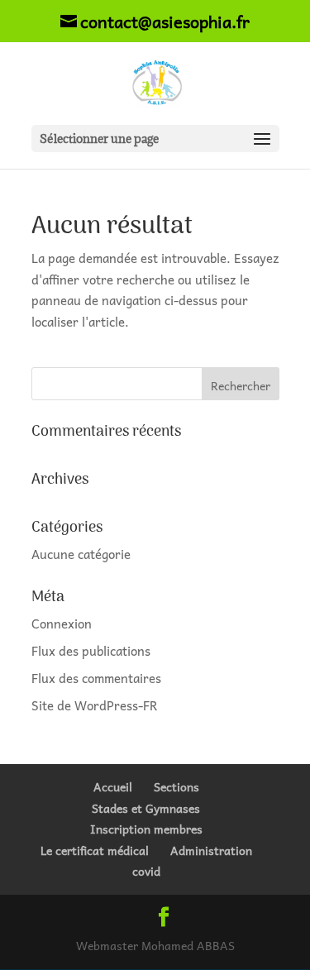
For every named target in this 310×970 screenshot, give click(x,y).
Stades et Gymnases (146, 808)
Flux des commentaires (96, 678)
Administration (211, 850)
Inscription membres (146, 828)
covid (146, 871)
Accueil (112, 786)
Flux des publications (90, 651)
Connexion (61, 623)
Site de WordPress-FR (94, 705)
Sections (176, 786)
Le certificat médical (95, 850)
